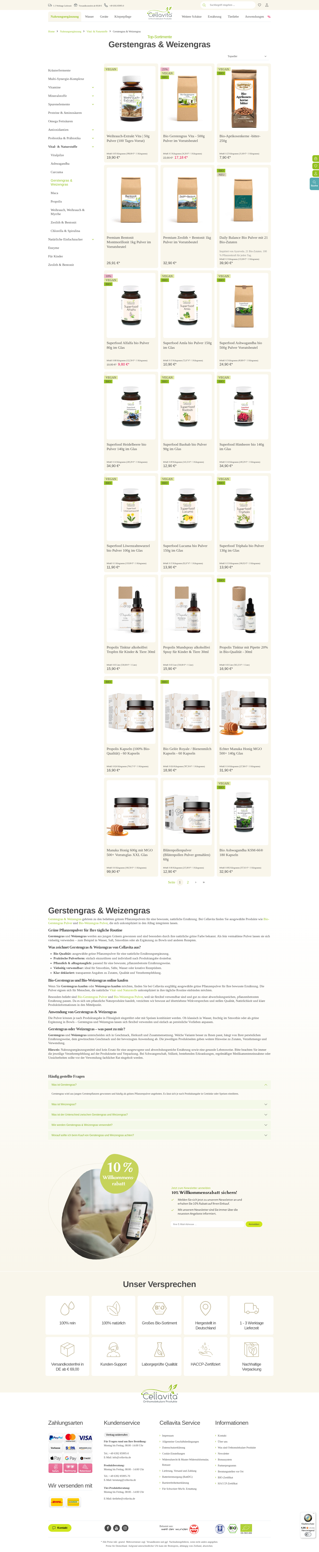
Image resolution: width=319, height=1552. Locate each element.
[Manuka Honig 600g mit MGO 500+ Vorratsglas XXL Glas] (131, 812)
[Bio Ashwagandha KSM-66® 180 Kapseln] (243, 812)
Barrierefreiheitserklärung (175, 1482)
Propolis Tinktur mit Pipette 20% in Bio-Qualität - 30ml (243, 649)
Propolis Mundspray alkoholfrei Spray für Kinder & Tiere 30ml (186, 649)
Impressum (168, 1435)
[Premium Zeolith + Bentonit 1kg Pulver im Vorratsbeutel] (187, 200)
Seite (171, 882)
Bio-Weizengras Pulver (93, 923)
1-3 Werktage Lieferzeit (62, 6)
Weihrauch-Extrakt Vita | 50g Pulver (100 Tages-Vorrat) (128, 138)
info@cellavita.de (121, 1457)
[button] (93, 87)
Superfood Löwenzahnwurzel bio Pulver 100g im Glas (128, 548)
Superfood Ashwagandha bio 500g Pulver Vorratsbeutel (240, 345)
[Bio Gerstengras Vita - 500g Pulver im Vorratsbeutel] (187, 98)
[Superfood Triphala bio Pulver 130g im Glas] (243, 508)
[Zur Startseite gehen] (159, 12)
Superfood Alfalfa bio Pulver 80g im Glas (128, 345)
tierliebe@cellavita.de (123, 1498)
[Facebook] (108, 1528)
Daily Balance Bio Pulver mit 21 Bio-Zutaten (243, 239)
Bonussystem (225, 1459)
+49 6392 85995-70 (120, 1476)
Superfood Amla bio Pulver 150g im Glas (187, 345)
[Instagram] (125, 1528)
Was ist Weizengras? (64, 1104)
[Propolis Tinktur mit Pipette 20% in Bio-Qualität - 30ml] (243, 609)
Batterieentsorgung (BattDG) (177, 1476)
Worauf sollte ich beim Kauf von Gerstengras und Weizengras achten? (93, 1135)
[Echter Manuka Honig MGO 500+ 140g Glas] (243, 711)
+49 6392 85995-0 (116, 6)
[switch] (308, 1534)
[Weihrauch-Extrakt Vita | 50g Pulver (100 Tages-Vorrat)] (131, 98)
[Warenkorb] (315, 158)
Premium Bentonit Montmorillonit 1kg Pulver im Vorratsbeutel (129, 242)
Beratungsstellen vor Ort (230, 1471)
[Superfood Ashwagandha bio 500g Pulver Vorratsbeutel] (243, 305)
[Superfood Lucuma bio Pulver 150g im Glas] (187, 508)
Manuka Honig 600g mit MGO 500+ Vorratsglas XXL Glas (130, 852)
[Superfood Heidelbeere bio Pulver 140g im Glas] (131, 406)
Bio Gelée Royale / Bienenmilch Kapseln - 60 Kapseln (187, 751)
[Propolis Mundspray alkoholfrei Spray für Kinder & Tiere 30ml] (187, 609)
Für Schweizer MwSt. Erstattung (179, 1488)
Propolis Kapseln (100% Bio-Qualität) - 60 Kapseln (128, 751)
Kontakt (222, 1435)
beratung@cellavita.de (124, 1480)
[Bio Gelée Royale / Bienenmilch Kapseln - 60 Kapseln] (187, 711)
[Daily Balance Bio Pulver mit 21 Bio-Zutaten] (243, 200)
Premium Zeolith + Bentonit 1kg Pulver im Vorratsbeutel (187, 239)
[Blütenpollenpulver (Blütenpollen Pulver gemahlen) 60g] (187, 812)
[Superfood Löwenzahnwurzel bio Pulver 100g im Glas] (131, 508)
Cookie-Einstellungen (173, 1453)
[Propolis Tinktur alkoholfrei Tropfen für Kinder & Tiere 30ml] (131, 609)
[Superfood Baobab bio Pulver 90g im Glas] (187, 406)
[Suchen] (204, 5)
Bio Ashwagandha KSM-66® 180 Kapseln (241, 852)
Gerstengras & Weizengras (64, 919)
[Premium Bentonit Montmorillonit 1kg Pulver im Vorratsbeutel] (131, 200)
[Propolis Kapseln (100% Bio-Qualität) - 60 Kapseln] (131, 711)
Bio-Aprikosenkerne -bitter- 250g (239, 138)
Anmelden (254, 1224)
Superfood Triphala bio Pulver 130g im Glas (241, 548)
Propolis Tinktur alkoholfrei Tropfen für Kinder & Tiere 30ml (131, 649)
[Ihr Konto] (267, 5)
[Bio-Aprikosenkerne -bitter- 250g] (243, 98)
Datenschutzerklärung (173, 1447)
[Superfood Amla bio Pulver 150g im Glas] (187, 305)
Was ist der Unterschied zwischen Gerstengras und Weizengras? (90, 1114)
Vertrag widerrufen (117, 1434)
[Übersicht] (315, 173)
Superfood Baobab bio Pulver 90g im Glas (185, 446)
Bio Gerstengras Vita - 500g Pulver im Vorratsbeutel (184, 138)
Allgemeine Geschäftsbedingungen (180, 1441)
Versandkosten (153, 1542)
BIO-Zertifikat (225, 1477)
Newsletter (223, 1453)
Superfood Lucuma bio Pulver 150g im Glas (185, 548)
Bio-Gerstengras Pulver (92, 997)
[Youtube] (116, 1528)
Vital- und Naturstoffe (123, 990)
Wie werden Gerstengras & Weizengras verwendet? (82, 1125)
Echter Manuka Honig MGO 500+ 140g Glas (240, 751)
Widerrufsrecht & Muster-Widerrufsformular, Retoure (185, 1462)
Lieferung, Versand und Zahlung (179, 1470)
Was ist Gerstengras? (64, 1084)
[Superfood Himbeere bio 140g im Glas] (243, 406)
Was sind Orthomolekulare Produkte (237, 1447)
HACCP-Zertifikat (227, 1483)
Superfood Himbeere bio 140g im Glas (241, 446)
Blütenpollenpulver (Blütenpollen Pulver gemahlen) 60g (186, 854)
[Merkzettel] (315, 166)
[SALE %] (269, 17)
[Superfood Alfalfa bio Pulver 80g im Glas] (131, 305)
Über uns (222, 1441)
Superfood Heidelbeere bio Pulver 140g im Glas (126, 446)
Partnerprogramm (227, 1465)
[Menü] (314, 1514)
